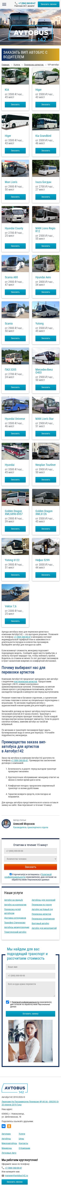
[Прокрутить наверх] (11, 1183)
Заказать (15, 104)
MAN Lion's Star (44, 418)
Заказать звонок (49, 4)
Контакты (23, 1143)
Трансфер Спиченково (14, 922)
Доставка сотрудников (15, 918)
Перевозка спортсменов (43, 918)
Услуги (22, 1133)
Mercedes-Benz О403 (44, 371)
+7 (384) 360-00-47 (27, 3)
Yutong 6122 (12, 560)
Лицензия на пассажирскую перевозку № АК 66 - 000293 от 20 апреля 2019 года (30, 1103)
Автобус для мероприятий (44, 928)
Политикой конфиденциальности (25, 1002)
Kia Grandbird (43, 135)
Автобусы (6, 1138)
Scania (9, 323)
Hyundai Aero (43, 277)
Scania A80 (11, 277)
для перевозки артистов (25, 681)
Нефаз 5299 (42, 560)
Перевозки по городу (42, 904)
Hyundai (9, 464)
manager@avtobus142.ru (16, 1175)
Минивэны (7, 1148)
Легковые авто (9, 1153)
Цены (21, 1138)
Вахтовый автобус (40, 923)
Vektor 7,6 (10, 606)
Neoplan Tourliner (45, 464)
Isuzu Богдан (43, 182)
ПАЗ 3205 (10, 369)
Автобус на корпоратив (15, 904)
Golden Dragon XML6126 (44, 512)
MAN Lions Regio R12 (45, 230)
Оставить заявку (30, 1013)
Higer (38, 89)
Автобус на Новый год (42, 909)
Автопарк (6, 1133)
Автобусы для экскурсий (43, 900)
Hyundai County (14, 228)
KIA (7, 89)
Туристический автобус (15, 932)
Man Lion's (11, 182)
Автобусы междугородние (16, 927)
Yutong (39, 323)
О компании (24, 1148)
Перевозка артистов (41, 914)
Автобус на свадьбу (13, 900)
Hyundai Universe (15, 418)
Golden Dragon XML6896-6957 (14, 512)
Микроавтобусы (9, 1143)
